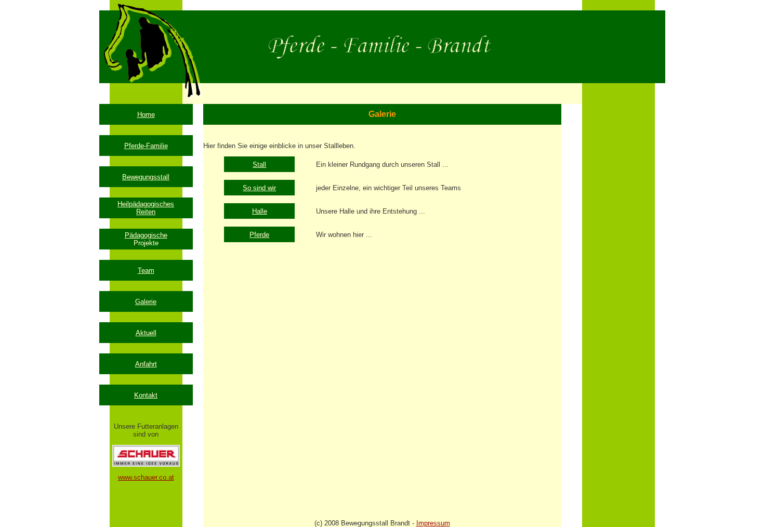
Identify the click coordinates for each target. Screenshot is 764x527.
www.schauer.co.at (146, 477)
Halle (259, 211)
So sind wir (259, 188)
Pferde (259, 235)
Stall (259, 164)
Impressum (433, 523)
